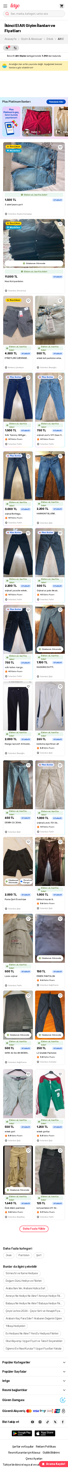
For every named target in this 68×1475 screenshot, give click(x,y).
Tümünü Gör (56, 101)
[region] (35, 121)
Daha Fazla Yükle (34, 1228)
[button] (5, 6)
